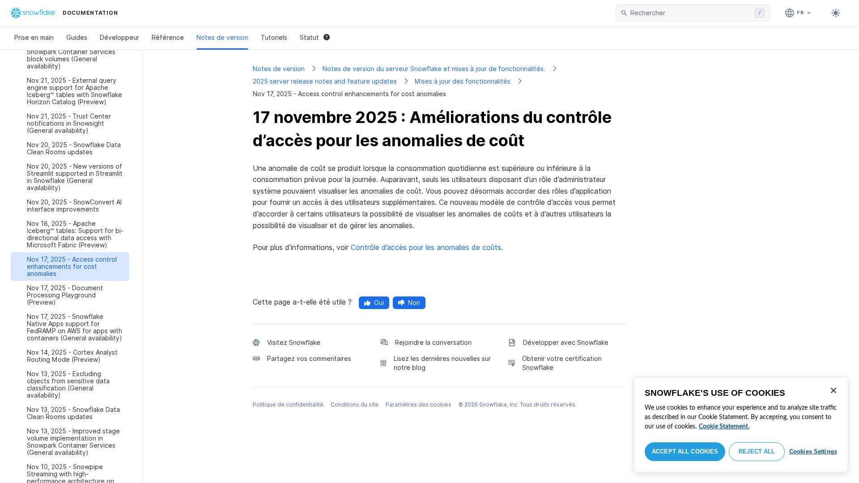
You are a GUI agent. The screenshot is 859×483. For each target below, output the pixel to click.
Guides (76, 37)
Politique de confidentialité (288, 404)
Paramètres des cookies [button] (418, 404)
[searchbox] (690, 13)
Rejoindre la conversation (433, 342)
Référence (168, 37)
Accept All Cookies (685, 451)
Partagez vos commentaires (309, 358)
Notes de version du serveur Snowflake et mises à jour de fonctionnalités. (434, 68)
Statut (309, 37)
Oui (379, 302)
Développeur (119, 37)
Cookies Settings (813, 451)
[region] (741, 424)
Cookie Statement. (724, 427)
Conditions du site (354, 404)
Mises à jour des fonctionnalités (462, 81)
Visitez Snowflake (293, 342)
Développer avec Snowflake (565, 342)
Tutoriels (274, 37)
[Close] (833, 390)
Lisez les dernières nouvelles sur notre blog (442, 363)
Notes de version (222, 37)
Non (414, 302)
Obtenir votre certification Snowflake (562, 363)
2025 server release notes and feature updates (325, 81)
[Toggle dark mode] (836, 13)
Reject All (757, 451)
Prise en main (34, 37)
